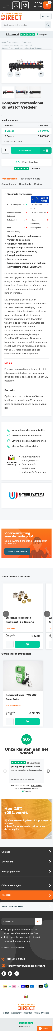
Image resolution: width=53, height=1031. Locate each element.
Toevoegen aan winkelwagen (27, 644)
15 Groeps (26, 136)
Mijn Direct (16, 5)
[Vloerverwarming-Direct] (12, 16)
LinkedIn (10, 973)
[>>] (47, 614)
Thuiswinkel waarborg (26, 996)
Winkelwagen (46, 4)
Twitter (16, 973)
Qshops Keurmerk (46, 985)
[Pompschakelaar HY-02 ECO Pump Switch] (23, 676)
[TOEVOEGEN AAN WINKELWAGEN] (23, 644)
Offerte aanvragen (47, 17)
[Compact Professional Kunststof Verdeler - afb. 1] (26, 66)
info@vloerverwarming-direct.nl (26, 965)
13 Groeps (26, 125)
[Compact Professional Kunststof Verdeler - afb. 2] (21, 92)
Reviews (38, 184)
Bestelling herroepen (12, 907)
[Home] (6, 5)
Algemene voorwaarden (21, 1013)
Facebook (3, 973)
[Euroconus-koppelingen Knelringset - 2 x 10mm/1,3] (23, 598)
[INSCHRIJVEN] (38, 921)
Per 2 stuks (10, 628)
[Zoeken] (48, 24)
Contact (5, 851)
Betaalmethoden (23, 985)
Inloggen (6, 895)
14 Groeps (26, 130)
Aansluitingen (8, 184)
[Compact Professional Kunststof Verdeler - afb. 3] (35, 92)
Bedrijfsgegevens (10, 871)
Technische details (30, 178)
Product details (9, 178)
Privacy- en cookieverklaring (12, 947)
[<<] (5, 614)
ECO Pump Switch (13, 705)
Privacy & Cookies (41, 1013)
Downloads (25, 184)
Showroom (7, 861)
